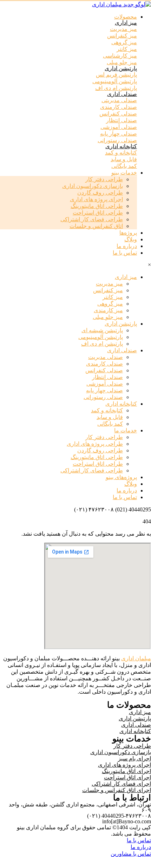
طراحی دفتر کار (104, 179)
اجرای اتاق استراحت (127, 777)
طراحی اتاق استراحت (98, 213)
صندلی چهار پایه (104, 390)
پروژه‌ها (128, 233)
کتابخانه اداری (121, 146)
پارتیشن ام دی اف (102, 344)
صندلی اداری (122, 94)
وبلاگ (130, 239)
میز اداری (126, 23)
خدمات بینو (124, 173)
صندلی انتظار (107, 377)
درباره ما (127, 246)
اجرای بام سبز (134, 758)
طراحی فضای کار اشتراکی (91, 219)
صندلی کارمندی (104, 364)
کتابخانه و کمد (107, 410)
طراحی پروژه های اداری (95, 444)
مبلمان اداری (136, 658)
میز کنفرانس (108, 290)
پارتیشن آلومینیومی (100, 337)
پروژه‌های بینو (121, 477)
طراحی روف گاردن (100, 193)
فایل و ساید (110, 417)
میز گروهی (110, 304)
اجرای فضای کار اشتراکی (121, 784)
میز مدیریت (109, 284)
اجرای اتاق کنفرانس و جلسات (116, 790)
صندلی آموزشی (104, 384)
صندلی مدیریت (105, 357)
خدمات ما (125, 430)
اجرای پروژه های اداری (96, 199)
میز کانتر (113, 297)
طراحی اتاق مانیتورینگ (97, 206)
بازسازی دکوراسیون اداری (92, 186)
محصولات (125, 17)
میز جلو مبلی (108, 317)
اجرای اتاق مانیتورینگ (126, 771)
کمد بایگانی (110, 424)
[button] (123, 29)
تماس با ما (125, 253)
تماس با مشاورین (131, 854)
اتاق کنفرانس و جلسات (96, 226)
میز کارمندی (108, 310)
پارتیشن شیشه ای (102, 330)
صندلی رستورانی (103, 397)
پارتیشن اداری (121, 68)
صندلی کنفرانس (104, 370)
